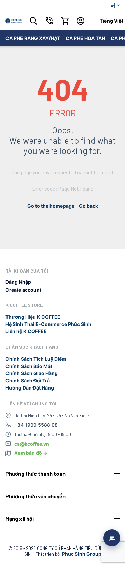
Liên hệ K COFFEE (26, 331)
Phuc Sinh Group (81, 554)
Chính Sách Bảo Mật (28, 366)
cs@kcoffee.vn (31, 444)
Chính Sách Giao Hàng (31, 373)
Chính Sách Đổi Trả (27, 380)
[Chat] (111, 537)
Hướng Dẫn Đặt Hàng (29, 388)
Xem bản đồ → (30, 453)
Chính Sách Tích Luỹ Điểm (35, 359)
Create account (23, 290)
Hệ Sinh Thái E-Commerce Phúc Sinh (48, 324)
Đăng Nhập (18, 282)
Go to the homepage (50, 206)
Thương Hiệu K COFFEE (32, 317)
